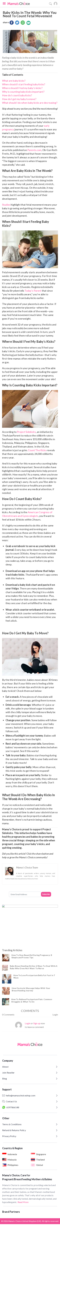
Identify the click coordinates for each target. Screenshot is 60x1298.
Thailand (40, 1159)
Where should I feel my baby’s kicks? (22, 88)
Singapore (41, 1154)
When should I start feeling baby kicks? (23, 84)
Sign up (36, 1023)
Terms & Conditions (11, 1124)
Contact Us (11, 1101)
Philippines (13, 1165)
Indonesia (12, 1154)
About (5, 1066)
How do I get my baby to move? (19, 99)
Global (39, 1165)
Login (55, 1014)
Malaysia (12, 1159)
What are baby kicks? (13, 80)
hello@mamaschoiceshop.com (20, 1095)
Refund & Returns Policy (14, 1130)
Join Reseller (8, 1072)
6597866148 (12, 1107)
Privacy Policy (9, 1136)
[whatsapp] (23, 22)
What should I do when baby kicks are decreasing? (29, 102)
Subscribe (46, 894)
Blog (4, 1078)
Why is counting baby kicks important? (23, 91)
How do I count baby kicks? (17, 95)
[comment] (29, 22)
